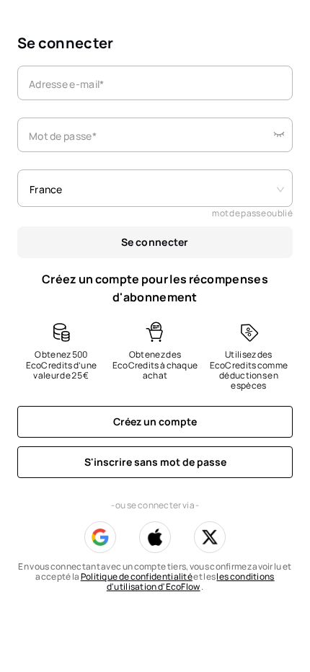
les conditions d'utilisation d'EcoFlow (191, 581)
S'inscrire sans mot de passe (155, 462)
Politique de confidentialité (136, 576)
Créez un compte (155, 421)
